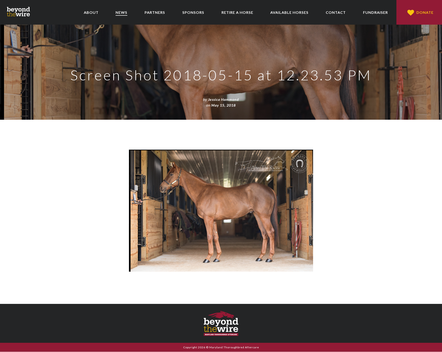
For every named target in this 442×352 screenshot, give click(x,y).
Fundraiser (375, 12)
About (91, 12)
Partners (155, 12)
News (121, 12)
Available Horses (289, 12)
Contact (336, 12)
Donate (424, 12)
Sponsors (193, 12)
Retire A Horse (237, 12)
